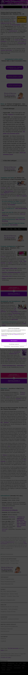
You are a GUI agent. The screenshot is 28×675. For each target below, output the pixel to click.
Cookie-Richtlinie (7, 346)
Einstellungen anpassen (14, 344)
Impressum (22, 346)
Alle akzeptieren (14, 340)
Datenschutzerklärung (15, 346)
